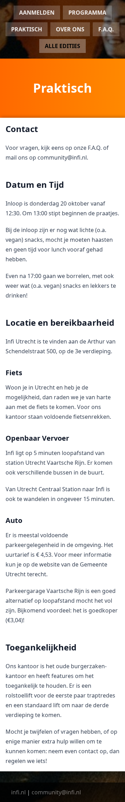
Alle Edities (62, 46)
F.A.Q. (106, 29)
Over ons (70, 29)
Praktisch (26, 29)
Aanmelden (37, 12)
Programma (87, 12)
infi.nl (18, 792)
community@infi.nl (56, 792)
